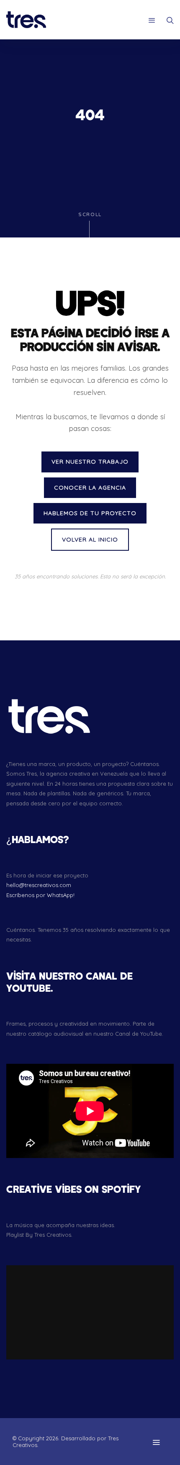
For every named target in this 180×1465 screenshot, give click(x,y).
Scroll (90, 214)
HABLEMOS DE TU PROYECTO (90, 513)
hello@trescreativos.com (38, 885)
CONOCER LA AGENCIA (90, 487)
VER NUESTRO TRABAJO (90, 461)
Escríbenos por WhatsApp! (40, 895)
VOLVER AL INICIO (90, 539)
